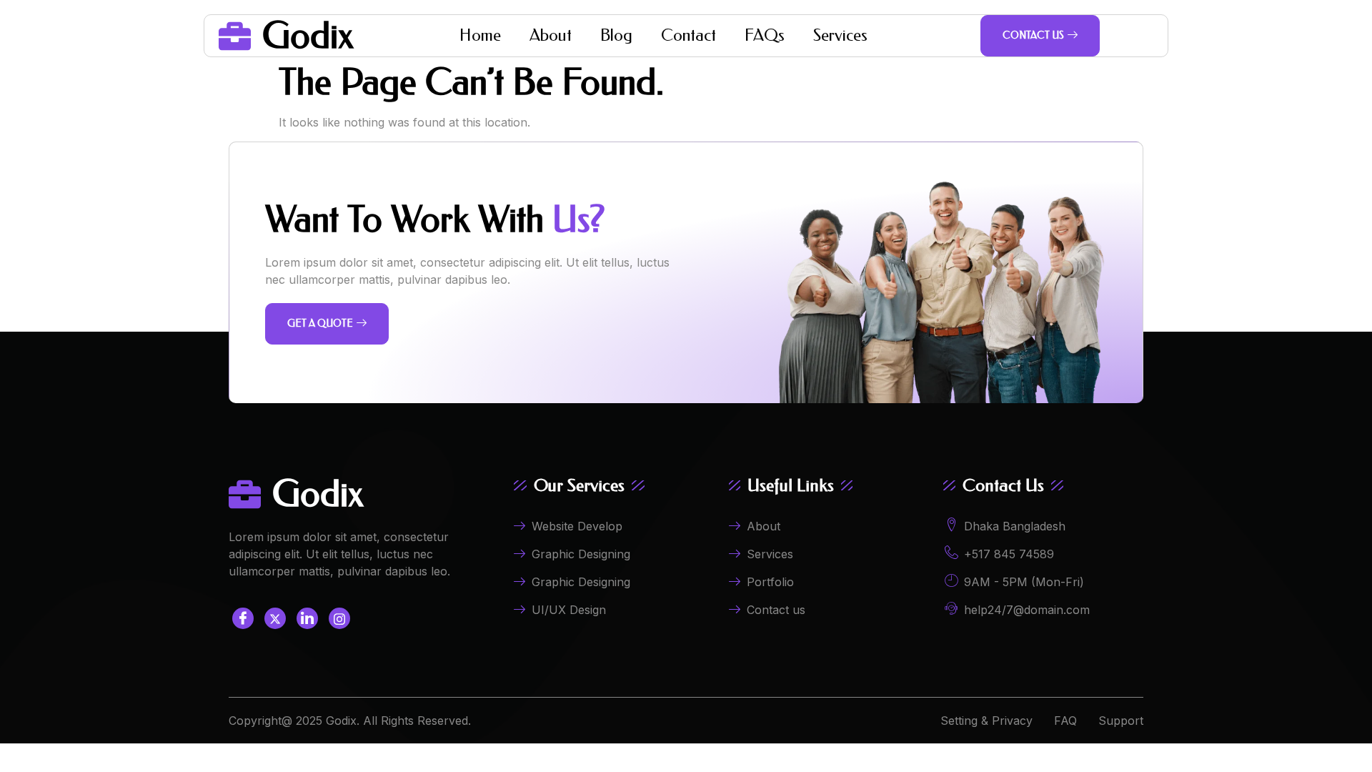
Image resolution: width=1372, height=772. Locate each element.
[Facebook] (243, 618)
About (551, 35)
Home (480, 35)
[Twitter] (275, 618)
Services (840, 35)
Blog (616, 35)
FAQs (765, 35)
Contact (688, 35)
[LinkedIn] (307, 618)
